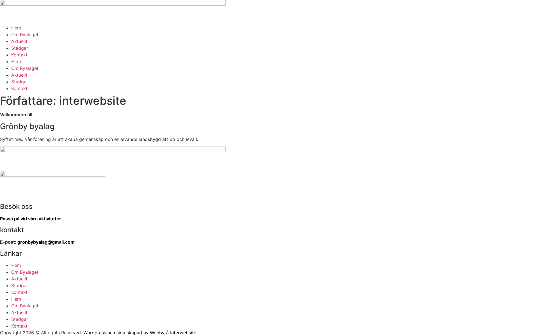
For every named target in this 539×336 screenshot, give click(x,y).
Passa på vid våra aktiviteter (30, 218)
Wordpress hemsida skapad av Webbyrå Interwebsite (139, 332)
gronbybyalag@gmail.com (46, 242)
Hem (16, 28)
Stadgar (19, 48)
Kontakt (19, 55)
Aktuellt (19, 41)
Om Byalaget (24, 34)
